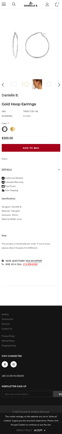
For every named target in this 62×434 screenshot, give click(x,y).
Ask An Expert (34, 260)
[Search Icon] (14, 4)
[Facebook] (5, 364)
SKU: (4, 111)
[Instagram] (14, 364)
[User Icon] (47, 4)
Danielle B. (10, 95)
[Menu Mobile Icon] (4, 4)
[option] (31, 45)
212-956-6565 (30, 264)
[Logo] (31, 4)
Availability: (7, 115)
